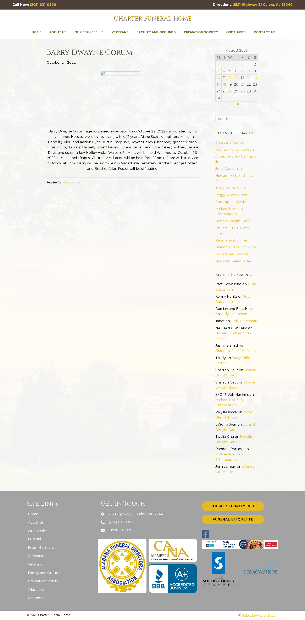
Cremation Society (43, 581)
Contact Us (37, 598)
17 (218, 84)
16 (255, 78)
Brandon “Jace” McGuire (235, 247)
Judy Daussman (228, 169)
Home (33, 514)
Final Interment (41, 548)
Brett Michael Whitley (233, 261)
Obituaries (71, 182)
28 (242, 91)
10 (218, 78)
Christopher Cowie (230, 202)
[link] (36, 31)
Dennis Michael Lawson (234, 150)
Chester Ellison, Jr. (230, 142)
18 (224, 84)
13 (236, 78)
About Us (36, 522)
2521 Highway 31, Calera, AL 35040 (136, 514)
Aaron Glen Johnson (232, 254)
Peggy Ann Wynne (231, 195)
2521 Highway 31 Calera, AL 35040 (263, 5)
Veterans (35, 564)
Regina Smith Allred (232, 240)
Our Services (38, 531)
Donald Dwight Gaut (232, 221)
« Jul (235, 104)
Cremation (36, 556)
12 (230, 78)
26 (230, 91)
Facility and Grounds (45, 573)
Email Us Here (120, 530)
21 (242, 84)
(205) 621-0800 (43, 5)
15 (248, 78)
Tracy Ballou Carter (231, 188)
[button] (233, 506)
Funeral (34, 539)
